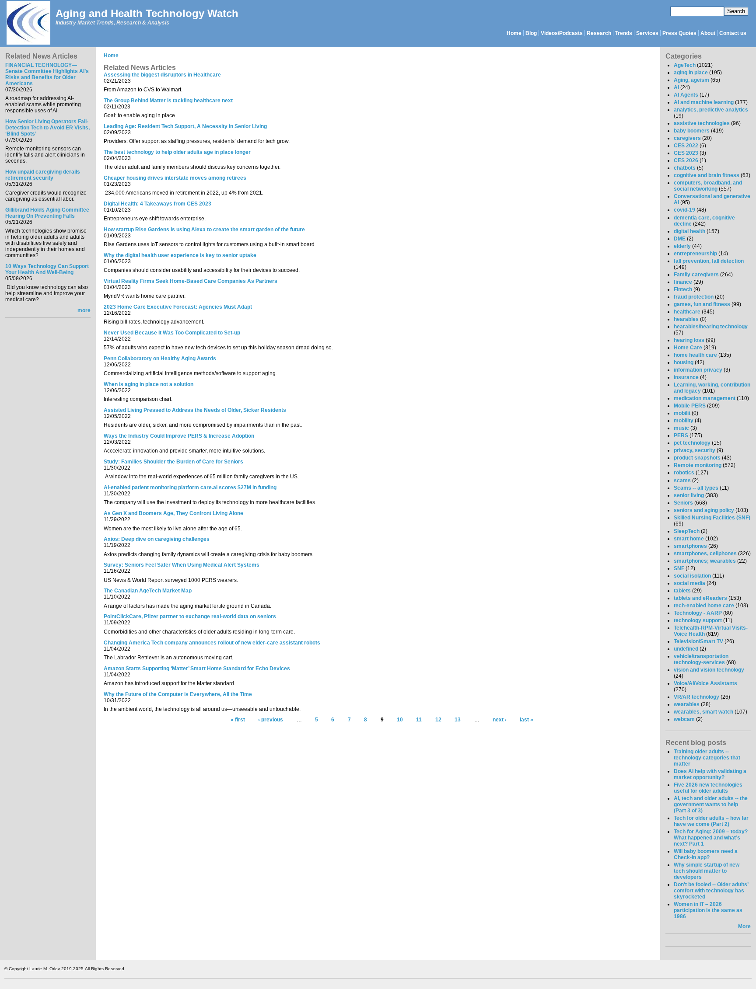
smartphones (690, 546)
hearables (686, 319)
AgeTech (685, 65)
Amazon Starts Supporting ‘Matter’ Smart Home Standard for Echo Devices (197, 668)
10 (400, 720)
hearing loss (689, 340)
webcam (684, 719)
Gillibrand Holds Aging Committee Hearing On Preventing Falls (47, 213)
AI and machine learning (704, 102)
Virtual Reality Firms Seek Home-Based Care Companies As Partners (190, 281)
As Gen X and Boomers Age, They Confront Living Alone (173, 513)
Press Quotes (679, 33)
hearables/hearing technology (711, 327)
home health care (695, 355)
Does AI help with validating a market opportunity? (710, 774)
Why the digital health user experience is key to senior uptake (180, 255)
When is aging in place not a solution (148, 384)
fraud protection (694, 297)
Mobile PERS (690, 406)
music (681, 428)
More (744, 926)
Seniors (683, 503)
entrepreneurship (695, 254)
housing (683, 362)
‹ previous (270, 720)
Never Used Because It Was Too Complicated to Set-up (172, 333)
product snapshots (697, 458)
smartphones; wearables (705, 561)
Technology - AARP (698, 613)
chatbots (685, 168)
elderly (682, 246)
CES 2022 (686, 146)
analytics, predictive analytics (711, 110)
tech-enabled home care (704, 605)
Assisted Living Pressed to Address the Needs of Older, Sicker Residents (195, 410)
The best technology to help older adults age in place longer (177, 152)
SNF (679, 568)
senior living (689, 495)
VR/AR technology (696, 697)
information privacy (698, 370)
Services (647, 33)
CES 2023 (686, 153)
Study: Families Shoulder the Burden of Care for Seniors (173, 462)
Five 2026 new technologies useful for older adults (708, 788)
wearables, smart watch (703, 712)
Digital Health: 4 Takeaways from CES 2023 (157, 204)
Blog (531, 33)
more (84, 310)
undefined (686, 649)
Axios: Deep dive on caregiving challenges (157, 539)
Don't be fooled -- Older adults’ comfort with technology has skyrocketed (711, 890)
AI (676, 87)
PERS (681, 435)
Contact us (732, 33)
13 (458, 720)
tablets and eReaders (700, 598)
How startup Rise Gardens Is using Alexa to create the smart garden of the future (204, 229)
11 (419, 720)
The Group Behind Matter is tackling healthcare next (168, 101)
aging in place (691, 73)
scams (682, 480)
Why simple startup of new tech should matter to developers (706, 871)
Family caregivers (696, 275)
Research (599, 33)
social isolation (692, 576)
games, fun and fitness (702, 304)
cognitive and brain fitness (706, 175)
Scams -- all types (696, 488)
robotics (684, 473)
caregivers (687, 138)
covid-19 (684, 210)
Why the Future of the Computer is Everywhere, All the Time (178, 694)
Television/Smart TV (698, 641)
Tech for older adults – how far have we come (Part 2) (711, 821)
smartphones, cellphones (705, 553)
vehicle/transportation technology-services (701, 659)
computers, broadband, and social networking (708, 186)
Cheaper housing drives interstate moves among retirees (175, 178)
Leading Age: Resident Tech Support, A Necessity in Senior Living (185, 126)
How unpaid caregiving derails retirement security (42, 175)
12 (438, 720)
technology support (698, 620)
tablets (682, 591)
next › (500, 720)
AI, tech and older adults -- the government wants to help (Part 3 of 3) (711, 804)
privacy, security (694, 450)
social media (689, 583)
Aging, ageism (691, 80)
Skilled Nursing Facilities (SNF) (712, 518)
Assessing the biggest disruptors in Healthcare (162, 75)
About (707, 33)
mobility (683, 421)
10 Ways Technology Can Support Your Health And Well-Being (47, 269)
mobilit (682, 413)
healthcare (687, 312)
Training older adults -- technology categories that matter (707, 758)
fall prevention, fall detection (709, 261)
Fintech (683, 289)
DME (680, 239)
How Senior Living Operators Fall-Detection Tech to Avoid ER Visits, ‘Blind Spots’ (47, 127)
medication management (704, 398)
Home (514, 33)
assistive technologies (702, 123)
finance (683, 282)
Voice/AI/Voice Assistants (705, 683)
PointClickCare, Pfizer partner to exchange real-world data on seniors (190, 616)
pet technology (692, 443)
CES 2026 (686, 160)
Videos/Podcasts (562, 33)
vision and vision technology (709, 670)
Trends (623, 33)
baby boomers (692, 131)
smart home (689, 539)
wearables (687, 704)
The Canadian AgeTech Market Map (148, 591)
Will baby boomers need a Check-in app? (706, 854)
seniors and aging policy (704, 510)
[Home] (28, 23)
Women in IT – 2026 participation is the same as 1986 (708, 910)
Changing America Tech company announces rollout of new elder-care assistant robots (212, 643)
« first (238, 720)
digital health (689, 231)
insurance (686, 377)
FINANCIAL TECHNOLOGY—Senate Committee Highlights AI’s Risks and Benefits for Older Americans (47, 74)
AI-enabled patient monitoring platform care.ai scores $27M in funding (190, 487)
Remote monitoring (697, 465)
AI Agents (686, 95)
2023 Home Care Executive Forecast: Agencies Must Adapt (178, 307)
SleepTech (687, 531)
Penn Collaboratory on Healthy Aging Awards (160, 358)
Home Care (688, 348)
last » (526, 720)
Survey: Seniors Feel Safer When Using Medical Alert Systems (181, 565)
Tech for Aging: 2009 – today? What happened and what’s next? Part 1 (711, 838)
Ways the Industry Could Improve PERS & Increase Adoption (179, 436)
